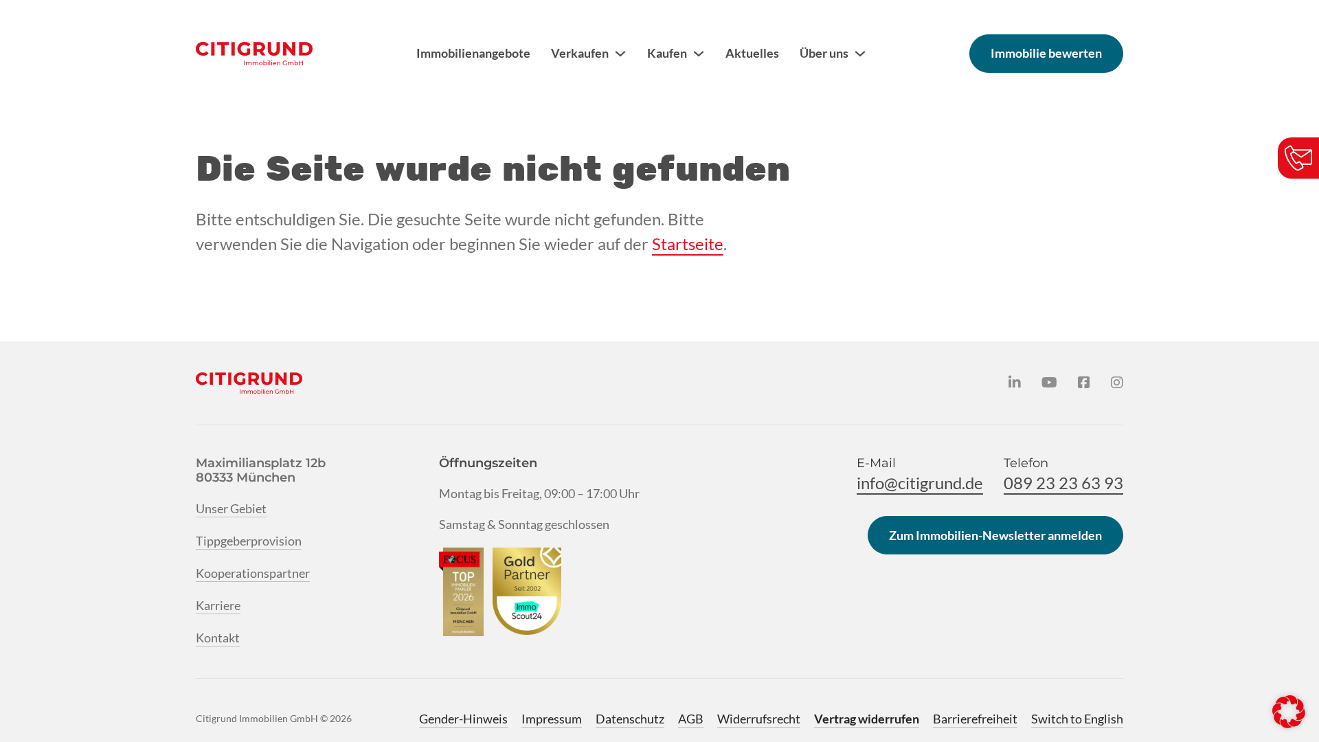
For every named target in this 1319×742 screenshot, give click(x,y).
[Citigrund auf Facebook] (1084, 382)
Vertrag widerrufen (866, 718)
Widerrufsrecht (758, 718)
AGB (690, 718)
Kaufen (667, 52)
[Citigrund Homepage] (254, 53)
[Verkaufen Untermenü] (620, 53)
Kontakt (218, 637)
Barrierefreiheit (975, 718)
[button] (1289, 712)
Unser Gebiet (231, 508)
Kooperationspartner (253, 573)
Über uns (824, 52)
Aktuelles (752, 52)
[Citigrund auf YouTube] (1049, 382)
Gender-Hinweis (463, 718)
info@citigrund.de (920, 483)
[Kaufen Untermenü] (698, 53)
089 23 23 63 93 (1063, 483)
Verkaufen (580, 52)
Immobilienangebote (473, 52)
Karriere (218, 605)
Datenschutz (630, 718)
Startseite (687, 244)
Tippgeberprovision (249, 540)
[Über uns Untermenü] (860, 53)
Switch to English (1077, 718)
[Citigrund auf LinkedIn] (1014, 382)
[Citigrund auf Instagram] (1117, 382)
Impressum (551, 718)
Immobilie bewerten (1046, 52)
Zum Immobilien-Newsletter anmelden (995, 535)
